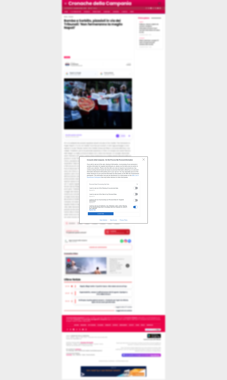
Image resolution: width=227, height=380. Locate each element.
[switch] (135, 188)
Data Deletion (103, 220)
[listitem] (113, 184)
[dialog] (113, 190)
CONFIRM (100, 213)
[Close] (144, 160)
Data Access (113, 220)
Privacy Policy (123, 220)
